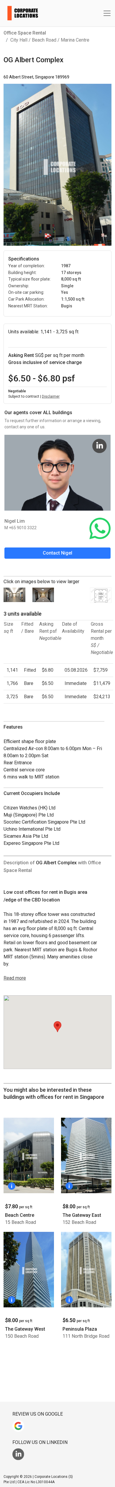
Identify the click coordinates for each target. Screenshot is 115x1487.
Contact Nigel (57, 553)
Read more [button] (15, 978)
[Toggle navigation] (107, 13)
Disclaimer (51, 396)
